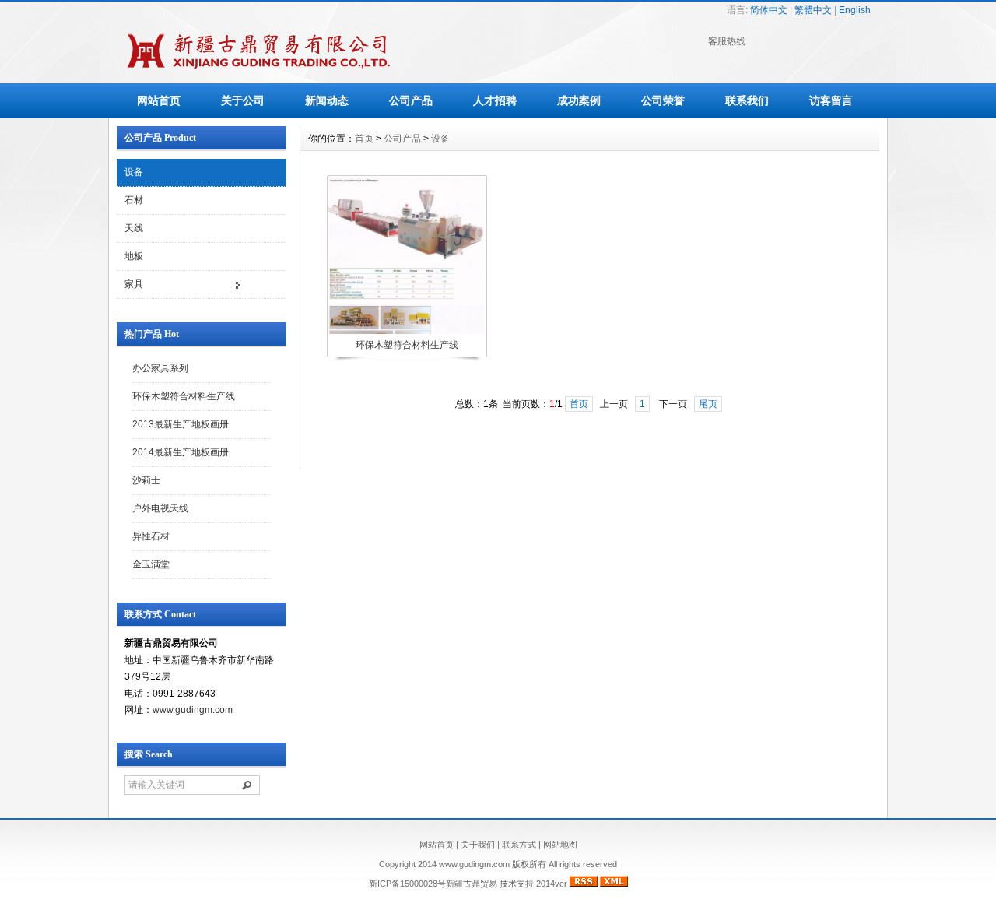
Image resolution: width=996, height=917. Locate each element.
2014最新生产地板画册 (180, 452)
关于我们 (478, 844)
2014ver (551, 883)
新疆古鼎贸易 (471, 883)
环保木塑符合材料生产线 (183, 396)
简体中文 (768, 10)
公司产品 (411, 100)
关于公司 (243, 100)
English (855, 10)
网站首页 (159, 100)
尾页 (708, 404)
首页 (364, 138)
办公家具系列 (160, 368)
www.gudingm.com (193, 709)
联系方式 (519, 844)
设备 (133, 172)
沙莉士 (146, 480)
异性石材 (151, 536)
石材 (133, 200)
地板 (133, 256)
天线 (133, 228)
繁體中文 (813, 10)
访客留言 (831, 100)
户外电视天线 (160, 508)
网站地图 (560, 844)
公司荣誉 (663, 100)
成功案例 (579, 100)
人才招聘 (495, 100)
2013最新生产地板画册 (180, 424)
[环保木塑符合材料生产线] (406, 332)
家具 (133, 284)
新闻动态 (327, 100)
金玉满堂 (151, 564)
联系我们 (747, 100)
